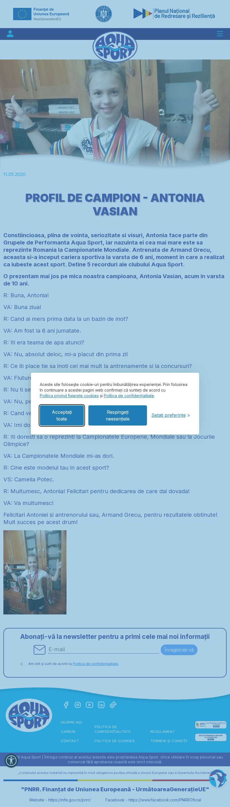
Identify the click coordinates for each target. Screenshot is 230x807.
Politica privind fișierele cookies (69, 395)
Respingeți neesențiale (118, 415)
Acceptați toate (62, 415)
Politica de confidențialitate (129, 395)
